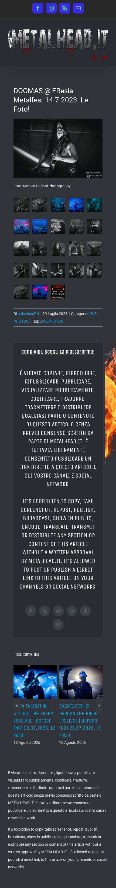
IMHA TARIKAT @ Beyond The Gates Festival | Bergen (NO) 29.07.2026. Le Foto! (34, 720)
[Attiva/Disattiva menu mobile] (105, 58)
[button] (16, 705)
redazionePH (28, 314)
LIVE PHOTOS (51, 321)
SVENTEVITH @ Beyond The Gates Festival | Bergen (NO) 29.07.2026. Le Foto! (80, 720)
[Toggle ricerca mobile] (94, 58)
